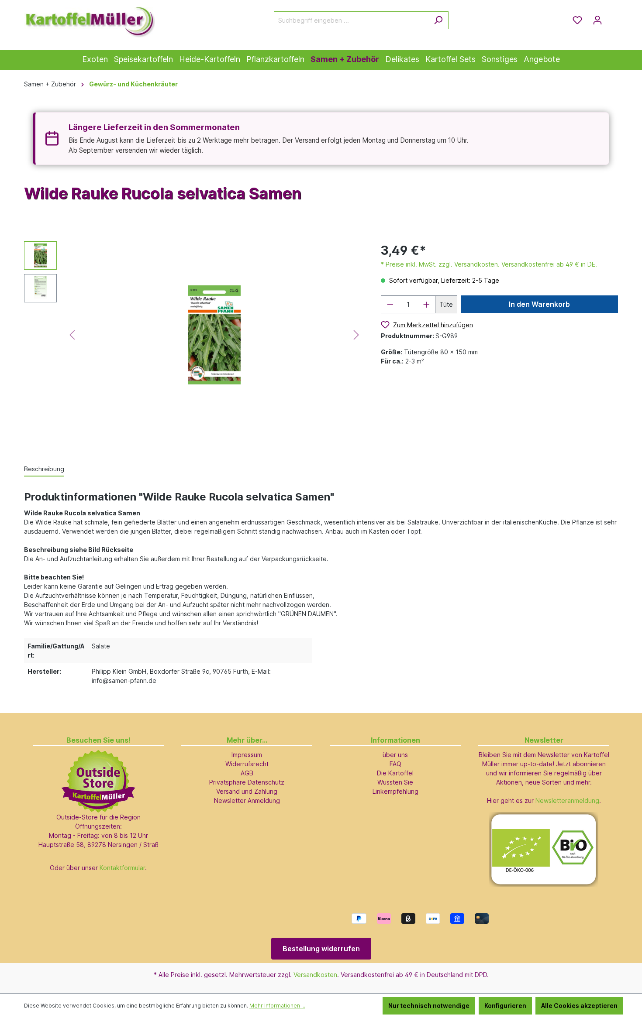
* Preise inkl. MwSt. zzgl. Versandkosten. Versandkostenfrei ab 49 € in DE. (489, 264)
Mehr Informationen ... (277, 1005)
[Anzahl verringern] (390, 304)
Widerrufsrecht (247, 764)
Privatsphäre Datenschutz (246, 782)
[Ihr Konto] (597, 20)
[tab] (44, 469)
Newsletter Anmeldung (247, 800)
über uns (395, 754)
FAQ (395, 764)
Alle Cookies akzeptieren (579, 1005)
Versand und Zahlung (246, 791)
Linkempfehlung (395, 791)
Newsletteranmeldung (567, 800)
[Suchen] (438, 20)
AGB (247, 773)
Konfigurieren (505, 1005)
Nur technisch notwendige (428, 1005)
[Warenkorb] (612, 17)
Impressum (246, 754)
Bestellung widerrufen (321, 948)
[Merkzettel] (577, 20)
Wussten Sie (395, 782)
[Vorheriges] (72, 335)
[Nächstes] (356, 335)
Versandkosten (315, 974)
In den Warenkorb (539, 304)
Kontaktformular (122, 867)
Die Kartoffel (395, 773)
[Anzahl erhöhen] (427, 304)
